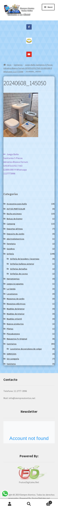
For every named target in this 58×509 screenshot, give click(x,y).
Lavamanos (12, 294)
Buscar (29, 504)
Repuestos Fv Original (17, 338)
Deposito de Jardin (15, 233)
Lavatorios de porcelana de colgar (26, 349)
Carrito (45, 501)
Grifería (10, 253)
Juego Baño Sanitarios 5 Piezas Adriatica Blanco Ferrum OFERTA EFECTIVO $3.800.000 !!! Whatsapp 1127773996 (28, 68)
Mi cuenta (9, 504)
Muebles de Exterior (16, 308)
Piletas (10, 328)
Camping (11, 223)
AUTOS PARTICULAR (16, 208)
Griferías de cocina (19, 273)
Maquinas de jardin (15, 298)
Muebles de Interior (15, 313)
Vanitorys (11, 363)
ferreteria (11, 243)
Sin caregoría (13, 358)
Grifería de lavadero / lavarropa (24, 258)
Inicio (9, 64)
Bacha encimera (14, 213)
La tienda (11, 288)
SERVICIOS (11, 354)
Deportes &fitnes (15, 228)
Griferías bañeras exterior (22, 263)
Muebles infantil (14, 318)
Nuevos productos (15, 324)
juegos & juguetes (15, 283)
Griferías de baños (18, 269)
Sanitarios (18, 64)
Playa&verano (13, 333)
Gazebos (11, 248)
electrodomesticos (15, 238)
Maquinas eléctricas (16, 303)
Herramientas (13, 278)
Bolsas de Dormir (14, 218)
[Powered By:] (29, 473)
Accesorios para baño (17, 203)
